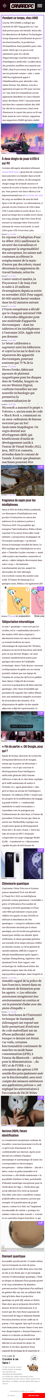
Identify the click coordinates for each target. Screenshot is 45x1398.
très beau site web (33, 195)
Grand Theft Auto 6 (11, 172)
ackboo (3, 153)
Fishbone (4, 234)
